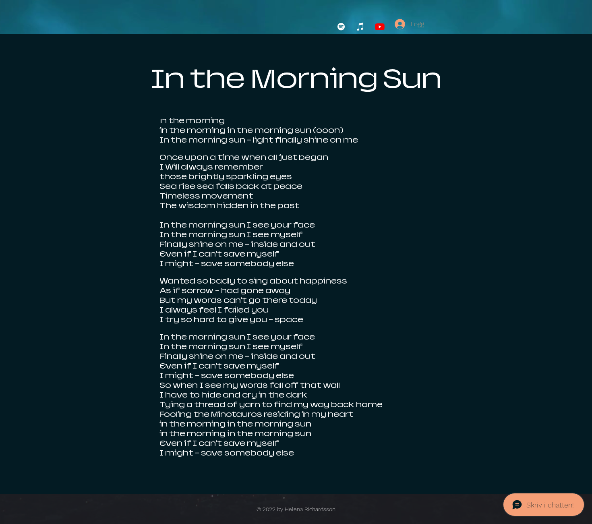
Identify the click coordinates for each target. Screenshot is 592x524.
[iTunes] (360, 26)
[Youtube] (379, 26)
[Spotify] (341, 26)
